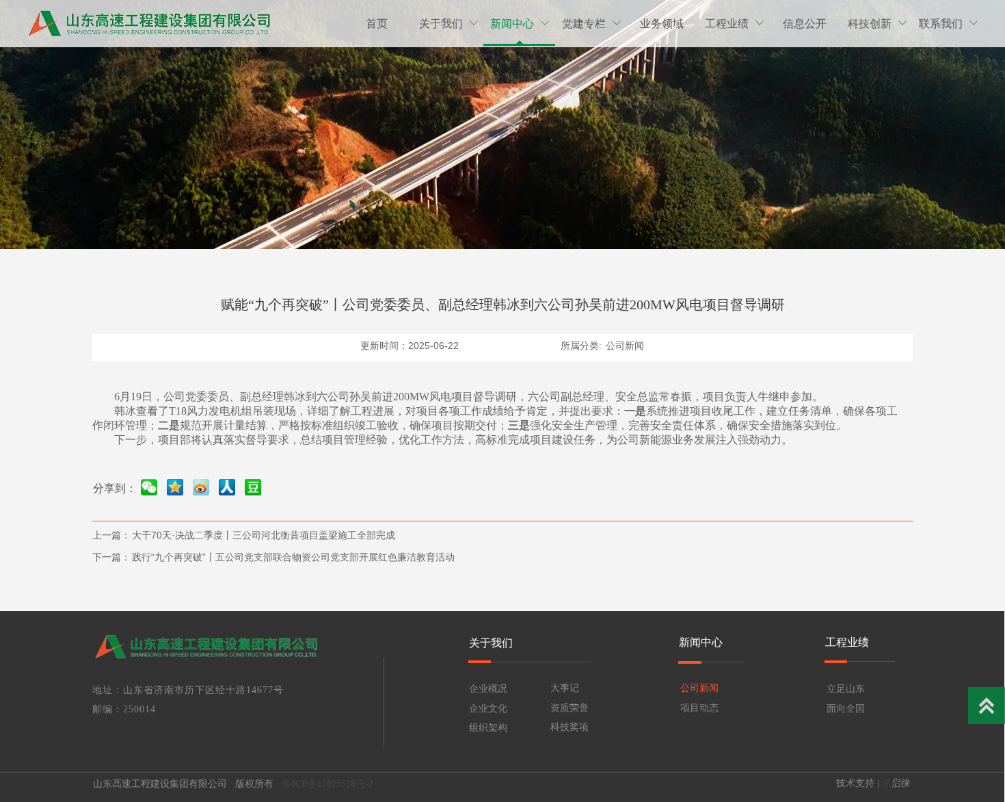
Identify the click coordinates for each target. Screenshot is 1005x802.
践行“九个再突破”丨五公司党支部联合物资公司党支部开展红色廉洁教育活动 (293, 557)
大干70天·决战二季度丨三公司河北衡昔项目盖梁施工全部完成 (263, 535)
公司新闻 (625, 346)
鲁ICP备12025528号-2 (329, 783)
